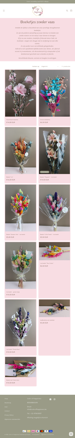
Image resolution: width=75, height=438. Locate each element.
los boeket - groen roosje (13, 292)
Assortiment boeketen (12, 120)
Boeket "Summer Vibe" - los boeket (15, 234)
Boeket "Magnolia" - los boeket (48, 177)
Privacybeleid (35, 434)
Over (6, 407)
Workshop (8, 403)
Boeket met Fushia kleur (12, 380)
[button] (4, 11)
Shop (6, 398)
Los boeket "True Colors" (46, 263)
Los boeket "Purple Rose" (13, 349)
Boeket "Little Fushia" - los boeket (49, 234)
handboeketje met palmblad (47, 320)
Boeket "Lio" (9, 177)
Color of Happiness (14, 434)
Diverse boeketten (45, 120)
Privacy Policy (9, 415)
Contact (7, 411)
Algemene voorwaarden (12, 419)
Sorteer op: (36, 66)
